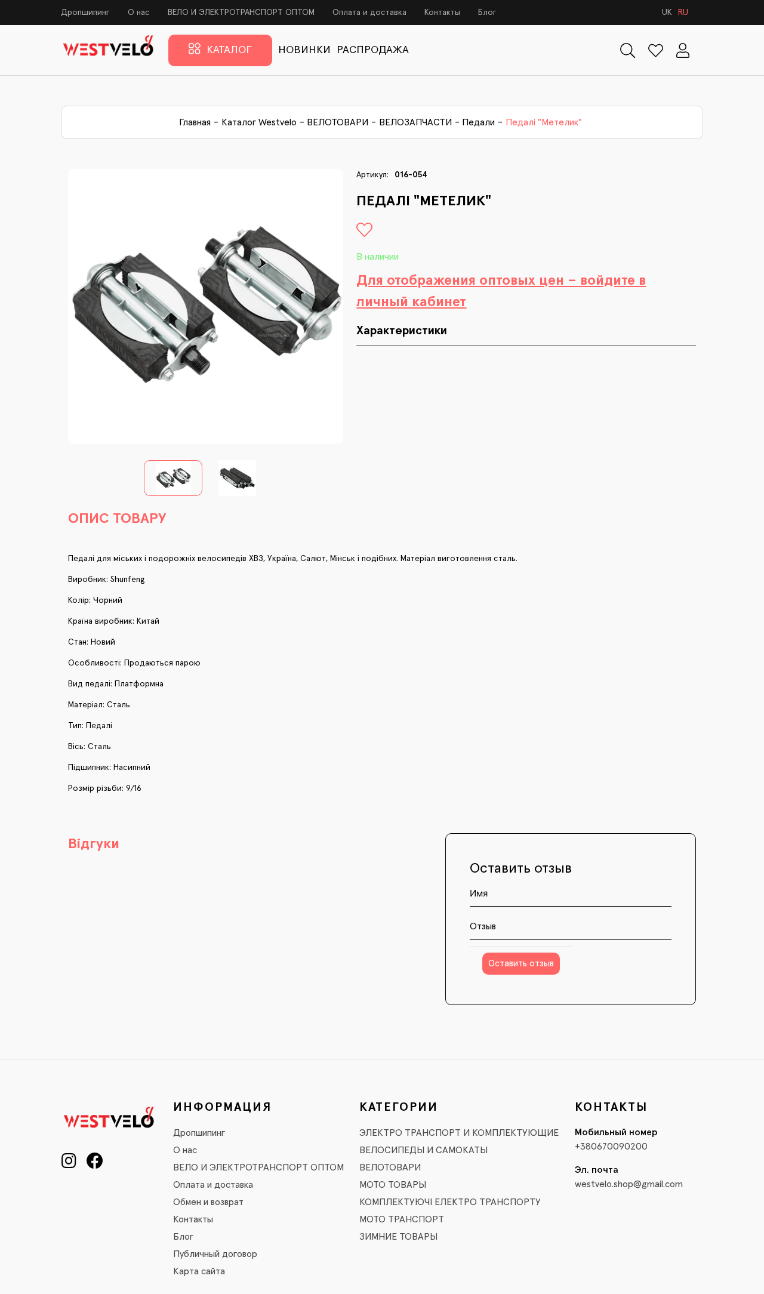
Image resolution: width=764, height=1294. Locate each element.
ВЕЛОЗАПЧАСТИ (415, 122)
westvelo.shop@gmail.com (629, 1184)
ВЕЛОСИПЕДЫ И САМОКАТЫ (423, 1150)
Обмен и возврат (208, 1202)
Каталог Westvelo (259, 122)
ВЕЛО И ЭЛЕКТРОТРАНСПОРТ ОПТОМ (241, 12)
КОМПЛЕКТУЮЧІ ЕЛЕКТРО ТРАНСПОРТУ (450, 1202)
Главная (195, 122)
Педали (478, 122)
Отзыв (483, 926)
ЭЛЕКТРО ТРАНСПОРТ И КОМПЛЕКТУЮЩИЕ (459, 1133)
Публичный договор (215, 1254)
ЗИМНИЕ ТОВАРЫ (398, 1236)
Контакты (442, 12)
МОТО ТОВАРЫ (392, 1185)
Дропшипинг (85, 12)
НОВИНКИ (304, 50)
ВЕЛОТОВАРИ (337, 122)
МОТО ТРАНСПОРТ (401, 1219)
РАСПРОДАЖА (373, 50)
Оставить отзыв (521, 963)
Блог (487, 12)
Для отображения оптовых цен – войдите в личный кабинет (501, 291)
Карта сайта (199, 1271)
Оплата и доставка (369, 12)
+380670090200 (611, 1146)
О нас (139, 12)
